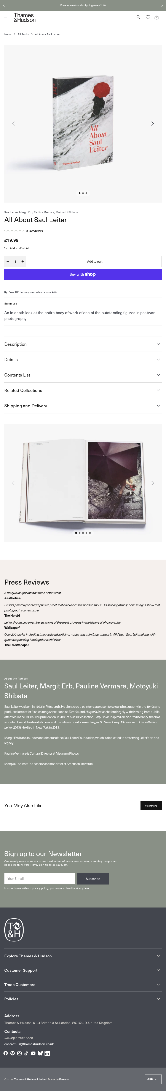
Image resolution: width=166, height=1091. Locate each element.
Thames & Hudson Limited (30, 1079)
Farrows (64, 1079)
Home (8, 34)
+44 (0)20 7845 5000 (18, 1038)
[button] (4, 5)
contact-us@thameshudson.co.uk (29, 1044)
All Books (23, 34)
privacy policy (40, 888)
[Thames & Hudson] (24, 17)
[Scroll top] (160, 1085)
